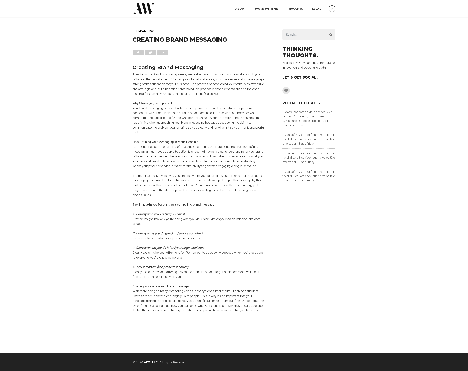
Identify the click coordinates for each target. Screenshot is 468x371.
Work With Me (266, 8)
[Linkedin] (286, 90)
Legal (316, 8)
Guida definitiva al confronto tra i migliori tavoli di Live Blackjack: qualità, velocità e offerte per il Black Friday (308, 139)
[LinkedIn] (332, 8)
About (240, 8)
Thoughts (295, 8)
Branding (146, 31)
